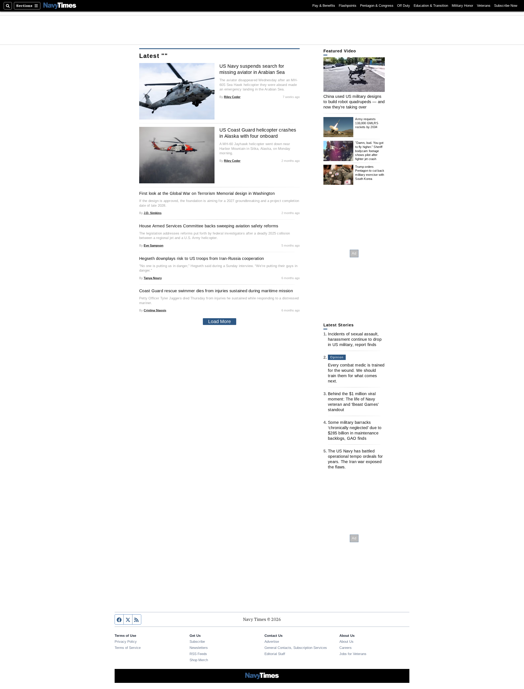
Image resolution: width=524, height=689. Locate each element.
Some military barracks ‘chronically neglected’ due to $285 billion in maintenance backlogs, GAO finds (355, 430)
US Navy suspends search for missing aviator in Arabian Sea (252, 69)
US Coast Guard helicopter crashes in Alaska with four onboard (257, 133)
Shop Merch (199, 660)
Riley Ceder (232, 97)
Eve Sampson (153, 245)
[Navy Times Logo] (59, 5)
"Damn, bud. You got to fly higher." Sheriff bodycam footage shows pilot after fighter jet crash (369, 151)
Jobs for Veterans (352, 654)
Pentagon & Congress (376, 5)
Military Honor (462, 5)
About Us (346, 641)
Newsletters (199, 648)
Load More (219, 321)
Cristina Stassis (155, 310)
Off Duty (403, 5)
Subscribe (197, 641)
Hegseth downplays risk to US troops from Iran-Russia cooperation (201, 258)
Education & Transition (431, 5)
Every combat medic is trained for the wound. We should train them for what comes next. (356, 373)
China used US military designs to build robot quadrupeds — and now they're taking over (354, 101)
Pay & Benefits (323, 5)
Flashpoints (347, 5)
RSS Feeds (198, 654)
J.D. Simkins (152, 213)
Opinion (336, 357)
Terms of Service (128, 648)
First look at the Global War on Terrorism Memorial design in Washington (207, 193)
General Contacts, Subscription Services (295, 648)
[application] (354, 74)
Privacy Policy (126, 641)
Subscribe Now (505, 5)
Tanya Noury (153, 278)
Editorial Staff (274, 654)
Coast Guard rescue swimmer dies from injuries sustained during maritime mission (216, 291)
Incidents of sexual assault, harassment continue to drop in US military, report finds (355, 339)
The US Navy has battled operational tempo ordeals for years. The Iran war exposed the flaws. (355, 459)
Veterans (483, 5)
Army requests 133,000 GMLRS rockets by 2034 (366, 123)
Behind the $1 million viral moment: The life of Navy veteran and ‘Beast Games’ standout (353, 401)
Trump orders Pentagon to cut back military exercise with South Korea (369, 172)
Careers (345, 648)
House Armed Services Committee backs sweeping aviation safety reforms (208, 226)
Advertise (271, 641)
